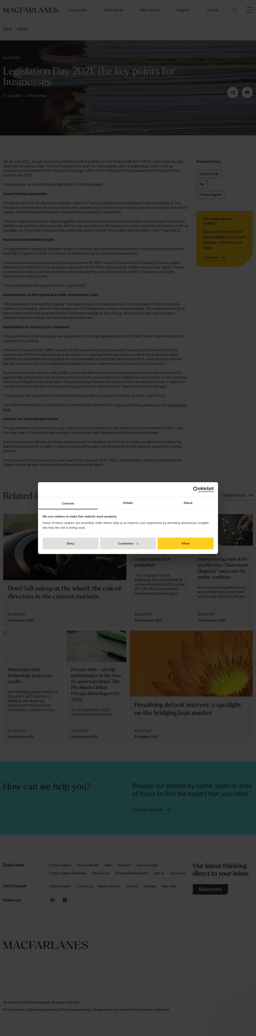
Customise (125, 543)
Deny (70, 543)
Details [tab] (128, 502)
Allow (185, 543)
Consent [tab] (68, 503)
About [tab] (188, 502)
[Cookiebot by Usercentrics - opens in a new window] (196, 490)
